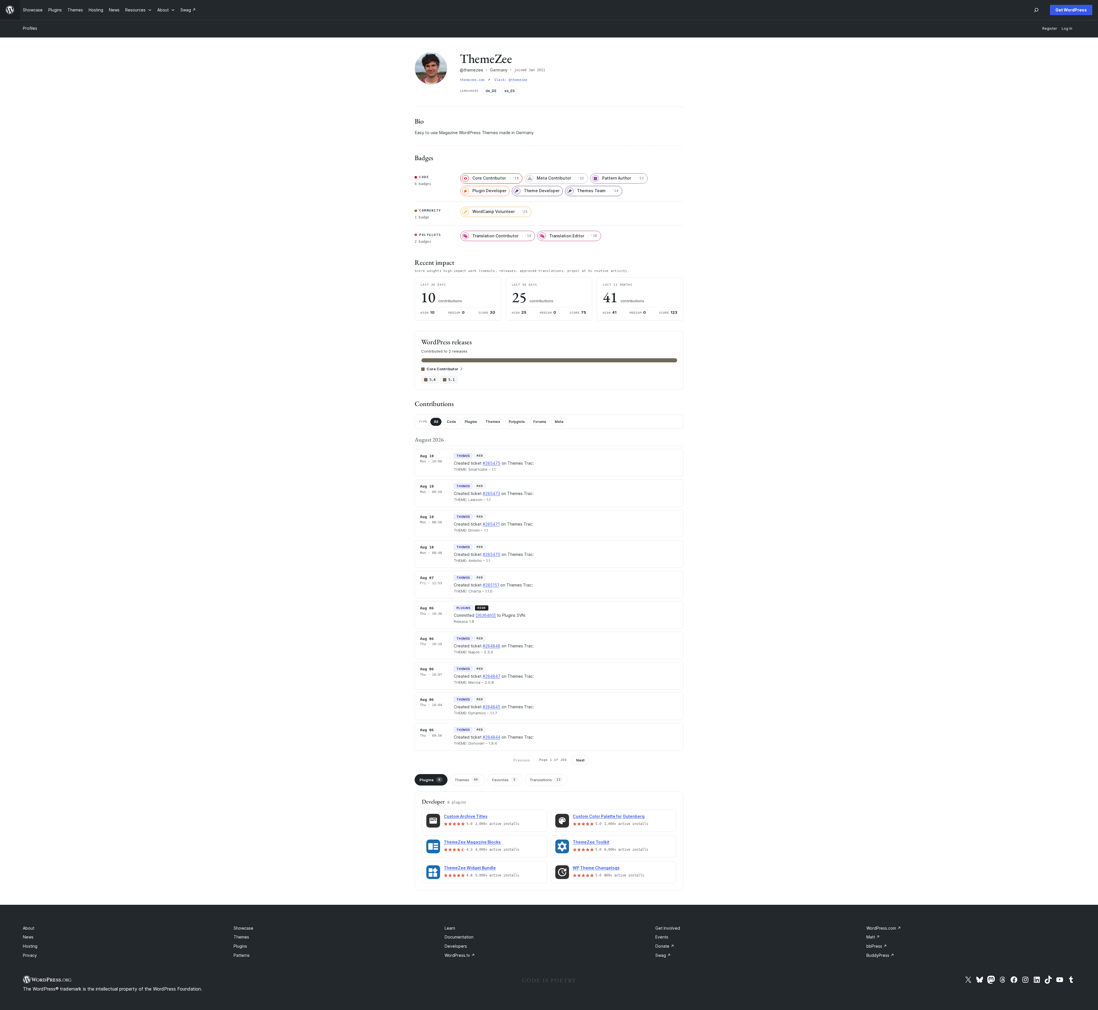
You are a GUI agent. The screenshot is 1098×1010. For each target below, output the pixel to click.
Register (1049, 28)
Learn (450, 928)
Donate (664, 946)
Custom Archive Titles (466, 816)
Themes (493, 421)
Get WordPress (1071, 9)
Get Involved (667, 928)
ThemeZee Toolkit (591, 842)
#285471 (491, 524)
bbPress (876, 946)
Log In (1067, 28)
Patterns (242, 955)
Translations (545, 780)
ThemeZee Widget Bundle (470, 867)
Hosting (30, 946)
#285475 (491, 463)
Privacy (30, 955)
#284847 (491, 676)
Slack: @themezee (511, 80)
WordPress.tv (460, 955)
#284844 (491, 737)
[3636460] (486, 615)
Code (451, 421)
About (28, 928)
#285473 (491, 493)
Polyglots (517, 421)
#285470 (491, 554)
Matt (873, 937)
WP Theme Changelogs (596, 867)
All (436, 421)
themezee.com (473, 80)
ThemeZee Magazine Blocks (472, 842)
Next (580, 760)
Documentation (459, 937)
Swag (663, 955)
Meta (559, 421)
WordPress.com (883, 928)
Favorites (503, 780)
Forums (539, 421)
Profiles (30, 28)
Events (661, 937)
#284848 (491, 645)
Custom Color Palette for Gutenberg (609, 816)
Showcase (243, 928)
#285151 (491, 584)
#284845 (491, 706)
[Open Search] (1036, 10)
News (28, 937)
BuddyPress (880, 955)
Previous (521, 760)
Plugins (471, 421)
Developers (456, 946)
